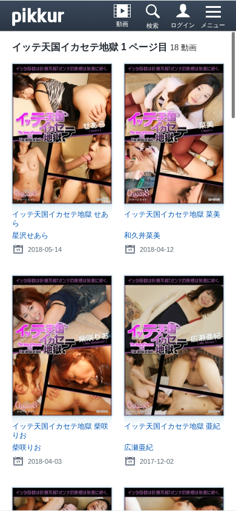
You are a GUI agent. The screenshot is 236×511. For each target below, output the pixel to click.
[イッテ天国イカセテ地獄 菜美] (174, 134)
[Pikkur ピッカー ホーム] (42, 16)
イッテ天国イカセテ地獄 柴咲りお (60, 431)
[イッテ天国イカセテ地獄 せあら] (62, 134)
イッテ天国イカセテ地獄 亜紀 (172, 426)
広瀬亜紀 (138, 447)
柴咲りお (26, 447)
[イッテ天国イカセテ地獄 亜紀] (174, 345)
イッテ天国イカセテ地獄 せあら (60, 219)
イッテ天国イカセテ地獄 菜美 (172, 214)
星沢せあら (30, 235)
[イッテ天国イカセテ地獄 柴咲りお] (62, 345)
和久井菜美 (142, 235)
